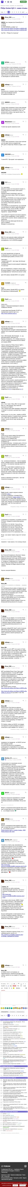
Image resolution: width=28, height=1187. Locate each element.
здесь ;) (9, 494)
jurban (7, 62)
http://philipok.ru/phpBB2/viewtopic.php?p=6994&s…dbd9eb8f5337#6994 (12, 935)
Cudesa (4, 1130)
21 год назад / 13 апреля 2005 (12, 739)
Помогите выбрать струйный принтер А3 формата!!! (13, 1126)
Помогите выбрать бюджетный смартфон (12, 1063)
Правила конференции (16, 1175)
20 (12, 12)
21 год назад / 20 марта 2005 (12, 123)
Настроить (22, 1185)
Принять (15, 1185)
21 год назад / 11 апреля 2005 (12, 551)
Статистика (7, 1176)
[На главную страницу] (2, 2)
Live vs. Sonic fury (6, 1115)
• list (18, 986)
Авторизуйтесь (4, 1011)
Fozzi (6, 248)
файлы (18, 988)
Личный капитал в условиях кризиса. (11, 1033)
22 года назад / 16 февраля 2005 (13, 64)
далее (23, 12)
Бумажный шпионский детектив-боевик (11, 1070)
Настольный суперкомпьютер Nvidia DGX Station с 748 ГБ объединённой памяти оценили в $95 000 (15, 1093)
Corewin (7, 283)
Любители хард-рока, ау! (8, 1045)
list (21, 986)
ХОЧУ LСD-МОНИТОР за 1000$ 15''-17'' (10, 1123)
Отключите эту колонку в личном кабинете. (10, 1133)
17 (6, 12)
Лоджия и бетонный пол (8, 1030)
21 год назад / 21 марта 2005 (12, 156)
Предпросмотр (20, 1011)
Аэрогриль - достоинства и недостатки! (11, 1054)
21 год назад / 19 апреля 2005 (12, 928)
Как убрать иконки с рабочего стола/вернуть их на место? (15, 1120)
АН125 (7, 793)
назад (2, 12)
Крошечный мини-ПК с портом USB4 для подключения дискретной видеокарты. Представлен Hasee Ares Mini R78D (14, 1084)
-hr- (9, 988)
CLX (6, 182)
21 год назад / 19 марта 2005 (12, 104)
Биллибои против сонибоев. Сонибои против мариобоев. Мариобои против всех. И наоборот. (15, 1048)
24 (20, 12)
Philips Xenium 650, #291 (8, 831)
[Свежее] (8, 2)
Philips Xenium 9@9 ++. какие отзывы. (14, 8)
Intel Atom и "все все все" (8, 1024)
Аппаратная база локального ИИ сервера (12, 1035)
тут (10, 389)
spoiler (3, 986)
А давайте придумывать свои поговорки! (11, 1037)
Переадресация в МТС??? (8, 1118)
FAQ (2, 1176)
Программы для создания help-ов (10, 1129)
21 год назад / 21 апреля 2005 (12, 967)
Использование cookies (7, 1178)
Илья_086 (8, 17)
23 (18, 12)
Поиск (23, 1175)
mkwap (7, 84)
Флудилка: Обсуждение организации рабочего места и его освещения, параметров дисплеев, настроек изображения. (15, 1061)
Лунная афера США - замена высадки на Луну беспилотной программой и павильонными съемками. (14, 1057)
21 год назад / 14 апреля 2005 (13, 759)
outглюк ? (5, 1113)
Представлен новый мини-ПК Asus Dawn (11, 1101)
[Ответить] (23, 17)
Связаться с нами (5, 1175)
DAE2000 (8, 154)
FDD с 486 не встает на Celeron (9, 1124)
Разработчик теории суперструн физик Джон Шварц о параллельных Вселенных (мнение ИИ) (14, 1073)
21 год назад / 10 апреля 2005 (12, 489)
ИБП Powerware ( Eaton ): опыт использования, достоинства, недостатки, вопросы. (13, 1051)
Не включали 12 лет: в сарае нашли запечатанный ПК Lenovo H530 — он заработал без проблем (14, 1091)
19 (10, 12)
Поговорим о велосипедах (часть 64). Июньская (13, 1041)
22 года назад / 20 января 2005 (12, 19)
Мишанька (8, 122)
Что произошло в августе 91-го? (9, 1117)
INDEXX (7, 102)
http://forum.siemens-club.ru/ (9, 313)
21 (14, 12)
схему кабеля (16, 497)
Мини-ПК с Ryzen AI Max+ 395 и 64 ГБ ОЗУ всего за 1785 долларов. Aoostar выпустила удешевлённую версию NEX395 (14, 1081)
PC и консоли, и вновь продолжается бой (12, 1032)
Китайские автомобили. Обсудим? (10, 1028)
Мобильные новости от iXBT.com (8, 1077)
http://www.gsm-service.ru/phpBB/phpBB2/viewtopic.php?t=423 (13, 865)
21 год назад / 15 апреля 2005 (12, 794)
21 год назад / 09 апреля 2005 (12, 323)
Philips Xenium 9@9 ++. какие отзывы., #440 (13, 830)
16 (4, 12)
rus (11, 988)
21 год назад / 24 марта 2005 (12, 284)
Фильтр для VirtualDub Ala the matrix (11, 1075)
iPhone (4, 1052)
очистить (3, 990)
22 (16, 12)
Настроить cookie (18, 1178)
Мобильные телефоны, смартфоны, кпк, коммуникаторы (12, 5)
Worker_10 (8, 758)
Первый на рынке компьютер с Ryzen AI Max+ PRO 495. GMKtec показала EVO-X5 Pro (14, 1088)
